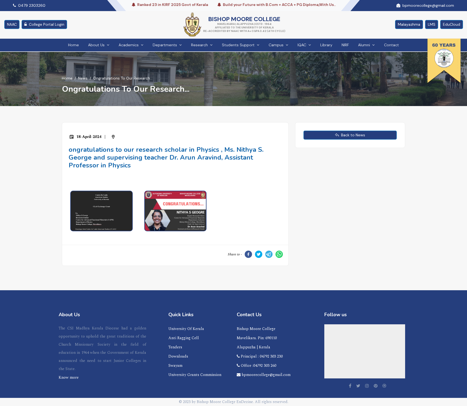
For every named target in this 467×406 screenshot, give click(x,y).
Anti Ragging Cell (183, 338)
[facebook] (248, 254)
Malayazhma (409, 24)
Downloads (178, 356)
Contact (391, 44)
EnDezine (244, 402)
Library (326, 44)
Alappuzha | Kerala (253, 347)
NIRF (345, 44)
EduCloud (451, 24)
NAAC (12, 24)
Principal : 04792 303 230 (261, 356)
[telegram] (269, 254)
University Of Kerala (186, 329)
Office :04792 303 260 (258, 365)
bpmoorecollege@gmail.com (266, 375)
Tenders (175, 347)
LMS (431, 24)
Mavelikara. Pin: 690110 (257, 338)
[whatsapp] (279, 254)
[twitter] (258, 254)
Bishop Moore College (256, 329)
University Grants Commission (194, 375)
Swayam (175, 365)
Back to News (352, 135)
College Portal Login (46, 24)
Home (73, 44)
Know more (69, 377)
